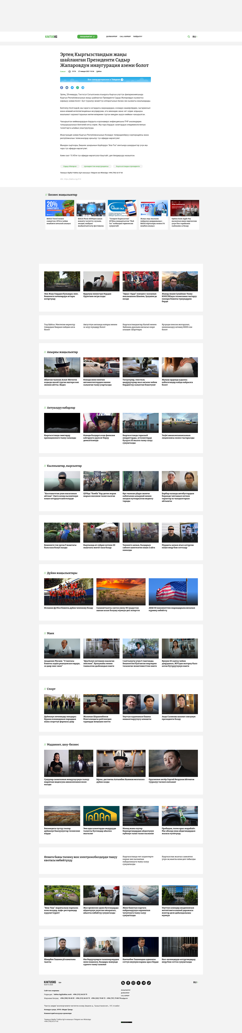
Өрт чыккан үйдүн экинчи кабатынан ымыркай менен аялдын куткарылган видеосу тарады (138, 497)
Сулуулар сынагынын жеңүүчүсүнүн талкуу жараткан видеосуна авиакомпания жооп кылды (66, 782)
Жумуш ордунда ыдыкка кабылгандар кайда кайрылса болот (177, 382)
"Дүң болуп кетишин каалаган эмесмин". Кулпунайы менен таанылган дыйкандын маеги (98, 663)
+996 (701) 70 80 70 (114, 998)
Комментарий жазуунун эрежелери (57, 1013)
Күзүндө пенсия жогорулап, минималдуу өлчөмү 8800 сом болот (177, 327)
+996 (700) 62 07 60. (116, 173)
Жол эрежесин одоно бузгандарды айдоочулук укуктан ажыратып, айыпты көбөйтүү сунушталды (101, 910)
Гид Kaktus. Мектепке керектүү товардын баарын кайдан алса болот (59, 327)
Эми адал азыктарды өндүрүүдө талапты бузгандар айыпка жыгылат (99, 831)
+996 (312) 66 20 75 (80, 994)
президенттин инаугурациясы (96, 166)
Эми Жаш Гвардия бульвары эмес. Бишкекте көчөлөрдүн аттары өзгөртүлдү (61, 296)
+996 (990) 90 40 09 (67, 998)
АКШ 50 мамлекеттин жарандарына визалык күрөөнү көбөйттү (172, 609)
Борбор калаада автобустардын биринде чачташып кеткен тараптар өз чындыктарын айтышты (178, 497)
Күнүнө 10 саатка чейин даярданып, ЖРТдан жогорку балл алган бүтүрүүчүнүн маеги (179, 663)
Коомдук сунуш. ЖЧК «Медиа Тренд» (58, 1010)
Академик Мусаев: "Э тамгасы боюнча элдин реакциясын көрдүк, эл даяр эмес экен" (62, 663)
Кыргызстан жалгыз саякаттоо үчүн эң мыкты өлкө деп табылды (179, 857)
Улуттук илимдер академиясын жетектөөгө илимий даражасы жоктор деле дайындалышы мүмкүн (178, 912)
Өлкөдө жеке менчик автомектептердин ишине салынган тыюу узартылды (97, 382)
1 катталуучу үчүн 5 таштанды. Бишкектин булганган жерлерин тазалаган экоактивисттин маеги (140, 663)
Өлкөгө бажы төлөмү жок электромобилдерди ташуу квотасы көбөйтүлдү (80, 858)
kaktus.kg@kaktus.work (63, 994)
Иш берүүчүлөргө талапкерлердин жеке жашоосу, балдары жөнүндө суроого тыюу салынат (101, 962)
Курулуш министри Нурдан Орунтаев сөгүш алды (97, 295)
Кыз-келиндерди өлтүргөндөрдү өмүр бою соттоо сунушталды (178, 960)
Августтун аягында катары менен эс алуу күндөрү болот (100, 325)
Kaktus (99, 71)
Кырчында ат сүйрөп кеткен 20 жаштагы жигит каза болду (99, 546)
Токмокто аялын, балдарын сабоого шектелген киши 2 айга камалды (139, 547)
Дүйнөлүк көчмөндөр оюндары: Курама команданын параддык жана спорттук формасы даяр (60, 719)
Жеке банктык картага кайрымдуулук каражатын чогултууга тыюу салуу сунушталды (136, 912)
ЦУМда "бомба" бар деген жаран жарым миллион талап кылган (99, 494)
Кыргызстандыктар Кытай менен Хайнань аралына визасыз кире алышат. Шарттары (140, 327)
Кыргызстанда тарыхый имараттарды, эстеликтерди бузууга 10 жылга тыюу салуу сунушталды (138, 439)
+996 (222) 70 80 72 (98, 998)
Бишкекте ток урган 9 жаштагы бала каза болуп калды (60, 546)
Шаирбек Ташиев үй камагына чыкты (59, 960)
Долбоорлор (111, 36)
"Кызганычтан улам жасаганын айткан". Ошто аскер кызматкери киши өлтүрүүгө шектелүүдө (61, 496)
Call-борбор (125, 36)
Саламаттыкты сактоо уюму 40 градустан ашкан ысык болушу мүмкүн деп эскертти (118, 609)
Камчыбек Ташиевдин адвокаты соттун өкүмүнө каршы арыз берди (141, 960)
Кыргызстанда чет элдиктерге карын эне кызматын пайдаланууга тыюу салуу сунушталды (138, 860)
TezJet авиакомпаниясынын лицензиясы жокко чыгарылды (178, 436)
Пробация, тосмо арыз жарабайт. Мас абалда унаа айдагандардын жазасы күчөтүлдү (178, 831)
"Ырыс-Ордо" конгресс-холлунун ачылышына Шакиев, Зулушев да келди (140, 296)
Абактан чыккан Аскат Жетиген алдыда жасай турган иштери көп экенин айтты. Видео (61, 382)
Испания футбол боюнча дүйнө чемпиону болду (68, 608)
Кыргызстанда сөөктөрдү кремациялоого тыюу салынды (60, 436)
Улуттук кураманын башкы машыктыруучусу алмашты (137, 717)
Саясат (63, 71)
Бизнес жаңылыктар (62, 194)
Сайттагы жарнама (51, 991)
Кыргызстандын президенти (128, 166)
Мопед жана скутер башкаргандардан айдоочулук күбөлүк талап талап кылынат (138, 831)
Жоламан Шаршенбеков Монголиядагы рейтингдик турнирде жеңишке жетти (97, 719)
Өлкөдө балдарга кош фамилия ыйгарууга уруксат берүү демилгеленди (99, 438)
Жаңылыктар (86, 37)
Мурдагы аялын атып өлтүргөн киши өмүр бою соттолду (178, 546)
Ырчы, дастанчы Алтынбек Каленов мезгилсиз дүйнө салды (120, 780)
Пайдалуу (137, 36)
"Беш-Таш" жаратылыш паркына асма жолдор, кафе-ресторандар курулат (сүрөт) (61, 910)
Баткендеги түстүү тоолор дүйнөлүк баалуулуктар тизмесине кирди (62, 831)
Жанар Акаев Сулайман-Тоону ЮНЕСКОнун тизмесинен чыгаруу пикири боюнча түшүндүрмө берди (179, 298)
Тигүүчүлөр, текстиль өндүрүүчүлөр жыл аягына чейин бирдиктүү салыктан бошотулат (140, 382)
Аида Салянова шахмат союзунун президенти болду (178, 717)
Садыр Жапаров (70, 166)
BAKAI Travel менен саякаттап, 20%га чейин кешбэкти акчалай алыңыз (59, 221)
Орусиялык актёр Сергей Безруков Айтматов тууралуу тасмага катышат (171, 780)
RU (195, 982)
